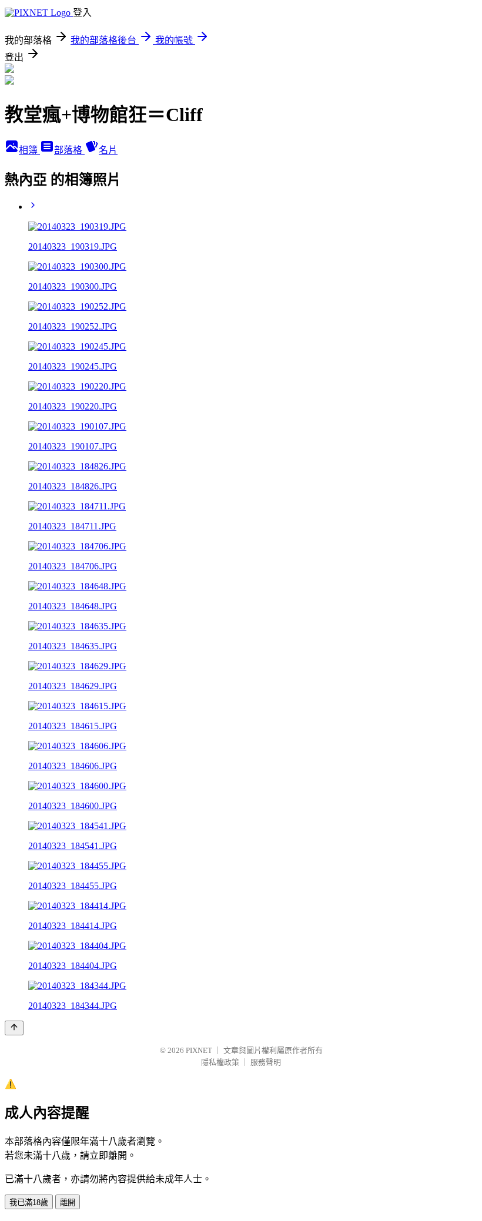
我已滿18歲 (28, 1202)
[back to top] (14, 1028)
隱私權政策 (220, 1062)
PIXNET (199, 1050)
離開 (67, 1202)
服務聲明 (265, 1062)
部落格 (69, 150)
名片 (108, 150)
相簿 (29, 150)
